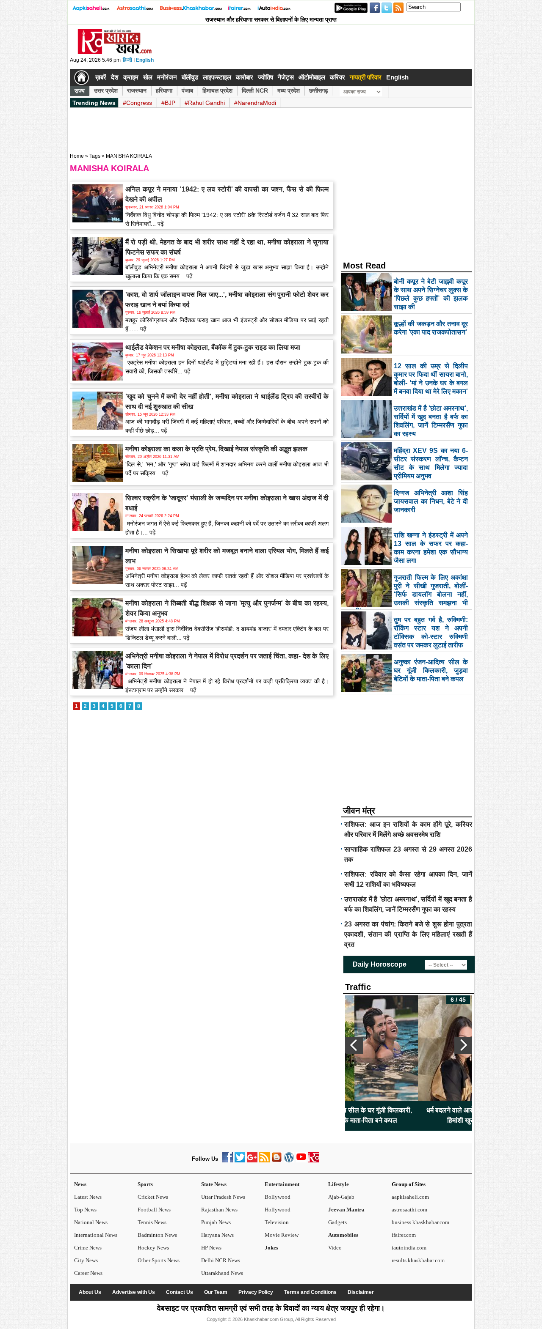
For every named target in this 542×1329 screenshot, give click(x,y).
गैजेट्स (286, 77)
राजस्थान (137, 90)
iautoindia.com (409, 1247)
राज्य (80, 91)
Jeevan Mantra (346, 1209)
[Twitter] (240, 1160)
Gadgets (337, 1222)
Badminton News (157, 1235)
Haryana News (217, 1235)
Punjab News (216, 1222)
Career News (88, 1273)
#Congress (137, 102)
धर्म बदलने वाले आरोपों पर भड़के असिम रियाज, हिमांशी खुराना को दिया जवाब (409, 1115)
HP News (211, 1247)
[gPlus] (252, 1160)
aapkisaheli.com (410, 1197)
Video (335, 1247)
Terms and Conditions (310, 1292)
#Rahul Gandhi (205, 102)
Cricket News (153, 1197)
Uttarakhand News (222, 1273)
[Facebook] (227, 1160)
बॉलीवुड (190, 77)
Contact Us (179, 1292)
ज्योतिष (265, 77)
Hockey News (153, 1247)
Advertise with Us (133, 1292)
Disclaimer (361, 1292)
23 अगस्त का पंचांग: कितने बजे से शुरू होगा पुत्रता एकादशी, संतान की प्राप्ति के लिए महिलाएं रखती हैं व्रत (408, 934)
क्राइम (130, 77)
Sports (145, 1184)
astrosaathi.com (409, 1209)
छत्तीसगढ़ (318, 90)
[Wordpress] (289, 1160)
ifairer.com (404, 1235)
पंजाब (187, 90)
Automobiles (343, 1235)
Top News (85, 1209)
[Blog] (276, 1160)
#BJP (168, 102)
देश (115, 77)
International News (95, 1235)
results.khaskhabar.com (418, 1260)
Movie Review (282, 1235)
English (145, 60)
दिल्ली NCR (255, 90)
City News (86, 1260)
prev (354, 1045)
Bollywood (277, 1197)
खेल (147, 77)
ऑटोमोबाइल (312, 77)
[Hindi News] (114, 52)
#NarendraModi (255, 102)
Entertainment (282, 1184)
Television (277, 1222)
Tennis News (152, 1222)
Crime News (88, 1247)
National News (91, 1222)
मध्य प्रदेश (288, 90)
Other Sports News (159, 1260)
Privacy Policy (255, 1292)
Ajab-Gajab (341, 1197)
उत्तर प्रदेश (106, 90)
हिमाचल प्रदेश (217, 90)
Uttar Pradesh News (223, 1197)
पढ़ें (160, 223)
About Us (90, 1292)
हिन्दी (127, 60)
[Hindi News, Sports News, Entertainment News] (81, 77)
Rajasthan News (219, 1209)
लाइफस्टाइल (217, 77)
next (463, 1045)
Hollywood (277, 1209)
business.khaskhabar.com (420, 1222)
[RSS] (264, 1160)
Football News (154, 1209)
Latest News (88, 1197)
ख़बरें (100, 77)
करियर (337, 77)
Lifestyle (338, 1184)
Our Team (215, 1292)
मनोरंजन (167, 77)
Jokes (271, 1247)
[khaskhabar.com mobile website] (313, 1160)
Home (77, 156)
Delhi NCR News (220, 1260)
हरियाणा (164, 90)
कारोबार (244, 77)
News (80, 1184)
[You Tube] (301, 1160)
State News (214, 1184)
